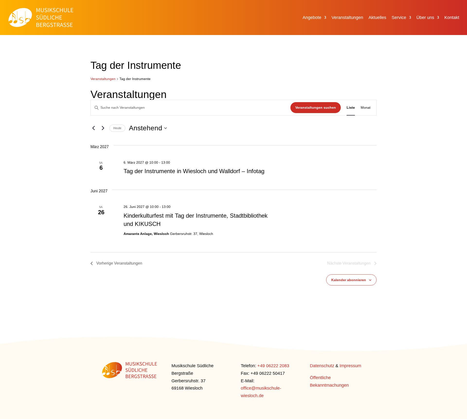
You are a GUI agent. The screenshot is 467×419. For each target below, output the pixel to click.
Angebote (312, 18)
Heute (117, 128)
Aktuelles (377, 18)
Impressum (350, 365)
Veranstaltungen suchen (315, 107)
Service (399, 18)
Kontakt (451, 18)
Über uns (425, 18)
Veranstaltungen (347, 18)
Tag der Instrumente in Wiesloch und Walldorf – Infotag (194, 171)
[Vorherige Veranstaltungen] (93, 128)
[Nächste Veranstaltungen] (103, 128)
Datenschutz (322, 365)
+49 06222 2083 (273, 365)
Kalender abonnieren (348, 280)
